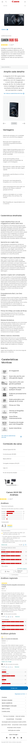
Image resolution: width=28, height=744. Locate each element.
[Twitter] (17, 737)
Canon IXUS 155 (5, 67)
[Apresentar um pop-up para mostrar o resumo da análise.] (14, 45)
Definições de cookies (14, 730)
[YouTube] (21, 737)
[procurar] (6, 2)
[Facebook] (6, 737)
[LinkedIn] (14, 737)
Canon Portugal (13, 734)
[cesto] (2, 2)
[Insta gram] (10, 737)
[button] (4, 123)
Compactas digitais (6, 35)
